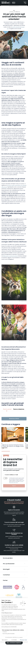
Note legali (6, 569)
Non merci (4, 640)
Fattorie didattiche (18, 409)
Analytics (5, 632)
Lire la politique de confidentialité (8, 627)
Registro (14, 485)
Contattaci (6, 575)
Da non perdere (8, 558)
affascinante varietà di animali (10, 256)
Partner (5, 580)
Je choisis (14, 640)
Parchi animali (7, 409)
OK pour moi (23, 640)
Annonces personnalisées (8, 633)
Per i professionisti (8, 564)
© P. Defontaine (23, 59)
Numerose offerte (14, 419)
